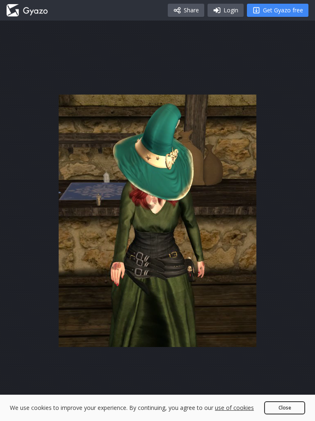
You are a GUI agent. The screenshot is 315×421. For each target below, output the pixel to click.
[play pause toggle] (73, 337)
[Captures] (27, 10)
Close (284, 407)
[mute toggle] (93, 337)
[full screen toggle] (241, 337)
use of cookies (234, 408)
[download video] (202, 337)
